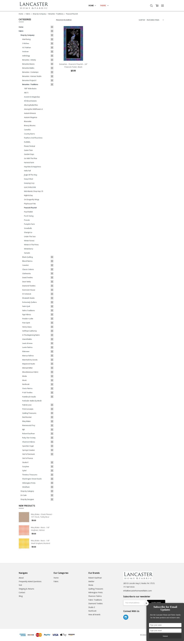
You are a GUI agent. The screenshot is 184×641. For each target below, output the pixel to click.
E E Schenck (26, 294)
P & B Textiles (27, 392)
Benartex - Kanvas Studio (31, 76)
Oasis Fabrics (27, 388)
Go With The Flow (30, 158)
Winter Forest (29, 240)
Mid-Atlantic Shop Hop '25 (33, 191)
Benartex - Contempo (30, 72)
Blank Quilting (27, 257)
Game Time (28, 150)
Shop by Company (27, 35)
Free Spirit (26, 323)
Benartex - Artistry (29, 60)
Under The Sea (29, 236)
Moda (24, 376)
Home (91, 5)
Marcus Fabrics (28, 355)
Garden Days (29, 154)
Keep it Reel (28, 179)
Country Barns (29, 134)
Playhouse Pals (30, 203)
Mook (24, 380)
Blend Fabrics (27, 261)
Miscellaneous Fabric (30, 372)
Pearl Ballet (28, 212)
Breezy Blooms (29, 125)
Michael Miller (27, 368)
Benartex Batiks (28, 68)
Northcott (25, 384)
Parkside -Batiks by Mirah (32, 401)
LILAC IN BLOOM (30, 187)
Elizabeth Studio (28, 298)
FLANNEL (27, 142)
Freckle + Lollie (27, 318)
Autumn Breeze (30, 113)
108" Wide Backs (30, 88)
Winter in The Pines (31, 244)
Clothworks (26, 273)
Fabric (103, 5)
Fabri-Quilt (26, 306)
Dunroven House (28, 290)
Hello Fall (27, 170)
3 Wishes (25, 43)
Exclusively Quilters (29, 302)
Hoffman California (29, 331)
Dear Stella (26, 281)
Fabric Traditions (28, 310)
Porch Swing (28, 216)
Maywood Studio (28, 364)
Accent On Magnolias (32, 97)
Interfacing (26, 39)
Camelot (25, 265)
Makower (25, 351)
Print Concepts (27, 409)
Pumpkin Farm (29, 224)
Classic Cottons (28, 269)
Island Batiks (27, 339)
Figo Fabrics (26, 314)
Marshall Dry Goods (29, 360)
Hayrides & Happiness (32, 166)
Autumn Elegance (30, 117)
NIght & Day (28, 195)
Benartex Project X (29, 80)
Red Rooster (27, 417)
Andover (25, 51)
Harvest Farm (29, 162)
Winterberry (28, 249)
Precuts (27, 220)
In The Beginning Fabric (31, 335)
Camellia (27, 130)
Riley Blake (26, 421)
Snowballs (28, 228)
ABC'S (26, 93)
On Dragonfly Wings (31, 199)
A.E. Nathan (26, 47)
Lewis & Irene (27, 343)
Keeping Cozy (29, 183)
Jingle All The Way (30, 175)
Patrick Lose (26, 405)
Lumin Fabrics (27, 347)
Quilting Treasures (29, 413)
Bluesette (27, 121)
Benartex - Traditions (30, 84)
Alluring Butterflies (31, 105)
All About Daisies (30, 101)
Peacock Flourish (30, 207)
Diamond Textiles (28, 286)
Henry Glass (27, 327)
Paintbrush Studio (29, 397)
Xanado (27, 253)
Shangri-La (28, 232)
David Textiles (27, 277)
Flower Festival (29, 146)
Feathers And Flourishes (33, 138)
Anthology (26, 56)
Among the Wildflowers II (33, 109)
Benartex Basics (28, 64)
